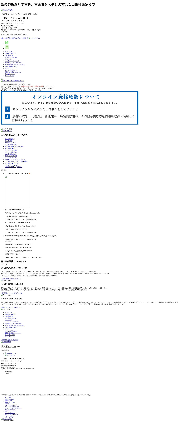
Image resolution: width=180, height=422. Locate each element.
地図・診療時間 (5, 38)
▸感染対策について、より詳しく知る (12, 307)
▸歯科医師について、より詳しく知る (12, 293)
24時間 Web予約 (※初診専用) (19, 38)
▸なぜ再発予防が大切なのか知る (11, 278)
